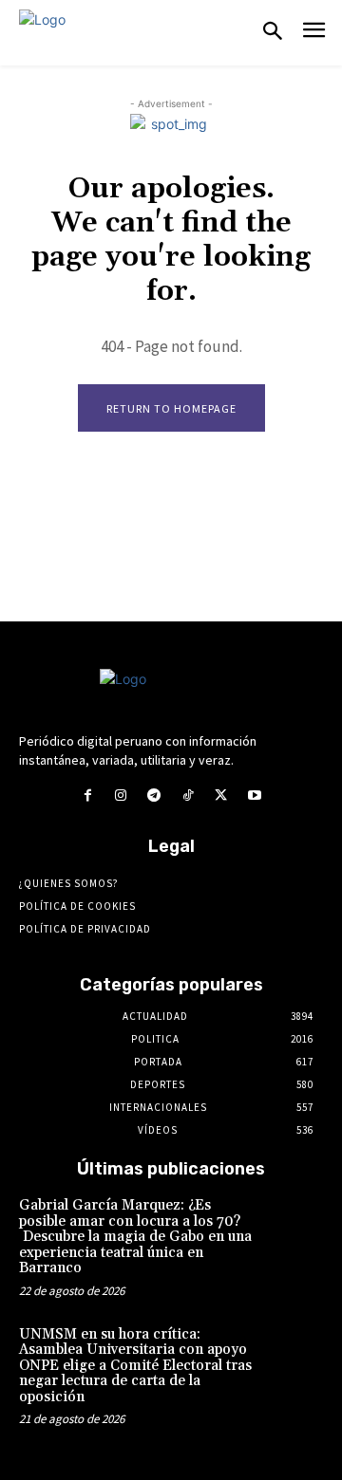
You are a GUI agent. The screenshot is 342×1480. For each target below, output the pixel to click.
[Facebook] (87, 795)
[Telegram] (154, 795)
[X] (221, 795)
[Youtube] (254, 795)
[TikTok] (188, 795)
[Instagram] (121, 795)
